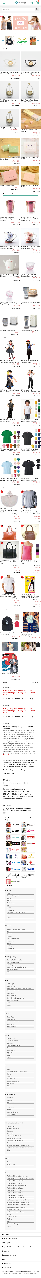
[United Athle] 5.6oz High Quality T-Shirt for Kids (29, 420)
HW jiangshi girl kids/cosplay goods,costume (10, 390)
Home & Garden (12, 1217)
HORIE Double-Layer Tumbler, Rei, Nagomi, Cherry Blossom (10, 218)
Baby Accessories (13, 962)
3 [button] (22, 34)
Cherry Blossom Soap (7, 185)
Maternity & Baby (10, 957)
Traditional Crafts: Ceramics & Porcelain (20, 1178)
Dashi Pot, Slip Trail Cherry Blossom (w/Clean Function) (9, 275)
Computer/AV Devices (14, 1138)
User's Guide (7, 1263)
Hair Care (10, 1105)
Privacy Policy (7, 1243)
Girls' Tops (10, 984)
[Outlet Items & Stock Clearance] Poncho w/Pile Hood (9, 510)
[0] (37, 3)
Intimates (8, 926)
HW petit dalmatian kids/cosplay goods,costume (9, 361)
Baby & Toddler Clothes (15, 960)
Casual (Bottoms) (13, 1041)
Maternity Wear (12, 965)
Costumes (10, 1143)
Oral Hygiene (11, 1114)
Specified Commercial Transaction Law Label (17, 1247)
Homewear (10, 941)
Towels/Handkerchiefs (14, 1136)
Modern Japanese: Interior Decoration (19, 1148)
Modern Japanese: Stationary (16, 1207)
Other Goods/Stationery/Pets (14, 1123)
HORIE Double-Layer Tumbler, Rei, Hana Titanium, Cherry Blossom (30, 218)
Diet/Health (10, 1107)
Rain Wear (10, 1083)
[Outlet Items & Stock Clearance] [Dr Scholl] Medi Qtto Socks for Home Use (30, 595)
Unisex (9, 915)
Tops (8, 893)
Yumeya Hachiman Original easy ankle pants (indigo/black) (30, 634)
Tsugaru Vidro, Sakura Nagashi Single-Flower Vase (9, 303)
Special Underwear (13, 939)
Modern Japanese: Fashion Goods (18, 1205)
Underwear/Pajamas (13, 1045)
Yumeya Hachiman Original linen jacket (9, 674)
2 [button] (19, 34)
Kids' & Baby (11, 1164)
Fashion (9, 1219)
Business (10, 1043)
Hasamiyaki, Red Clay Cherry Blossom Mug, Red (31, 247)
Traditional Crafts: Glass (15, 1193)
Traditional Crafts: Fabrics (15, 1188)
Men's (7, 1035)
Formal (9, 908)
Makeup (9, 1100)
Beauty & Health (10, 1094)
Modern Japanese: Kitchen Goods (18, 1145)
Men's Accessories (13, 1081)
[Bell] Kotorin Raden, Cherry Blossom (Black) (30, 73)
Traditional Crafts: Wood (15, 1183)
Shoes (9, 1048)
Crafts (7, 1173)
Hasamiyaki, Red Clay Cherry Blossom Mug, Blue (10, 247)
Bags (8, 1069)
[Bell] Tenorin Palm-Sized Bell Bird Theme (29, 100)
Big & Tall (10, 1053)
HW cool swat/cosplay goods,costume (7, 420)
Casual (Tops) (11, 1038)
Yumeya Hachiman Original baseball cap (9, 633)
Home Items (11, 1126)
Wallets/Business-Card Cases (17, 1072)
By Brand (10, 1133)
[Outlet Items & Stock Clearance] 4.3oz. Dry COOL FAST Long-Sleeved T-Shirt (30, 510)
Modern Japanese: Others (15, 1212)
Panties (9, 934)
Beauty (9, 1221)
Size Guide (7, 1267)
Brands (9, 1110)
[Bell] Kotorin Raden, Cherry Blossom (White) (9, 73)
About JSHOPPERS (9, 1255)
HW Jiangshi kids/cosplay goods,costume (29, 361)
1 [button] (16, 34)
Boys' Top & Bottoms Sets (16, 998)
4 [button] (25, 34)
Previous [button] (3, 41)
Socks (9, 943)
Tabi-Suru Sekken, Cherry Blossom (29, 130)
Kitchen (9, 1214)
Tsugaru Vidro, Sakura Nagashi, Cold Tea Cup (28, 275)
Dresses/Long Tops (13, 896)
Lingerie (9, 936)
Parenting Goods (12, 969)
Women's (8, 890)
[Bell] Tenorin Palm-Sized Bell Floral (8, 100)
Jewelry (9, 1076)
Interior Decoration (13, 1129)
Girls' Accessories (13, 991)
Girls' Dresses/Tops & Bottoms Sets (19, 988)
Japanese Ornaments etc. (15, 1140)
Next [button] (38, 41)
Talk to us (6, 1251)
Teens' (7, 1014)
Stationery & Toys (13, 1224)
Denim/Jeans (11, 903)
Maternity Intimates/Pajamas (16, 967)
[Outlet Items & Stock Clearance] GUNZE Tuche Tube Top (29, 561)
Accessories (11, 1050)
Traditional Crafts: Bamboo (16, 1181)
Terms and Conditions (10, 1238)
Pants (9, 900)
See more (35, 683)
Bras (8, 931)
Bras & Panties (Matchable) (16, 929)
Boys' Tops (10, 993)
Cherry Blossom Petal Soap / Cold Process (30, 158)
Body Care (10, 1102)
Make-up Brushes (13, 1112)
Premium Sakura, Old (7, 330)
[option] (20, 23)
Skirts (9, 898)
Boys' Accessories (13, 1000)
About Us (6, 1234)
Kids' (6, 980)
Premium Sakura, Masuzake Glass (30, 303)
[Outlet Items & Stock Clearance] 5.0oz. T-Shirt (8, 595)
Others (9, 917)
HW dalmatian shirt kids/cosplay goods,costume (30, 390)
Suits (8, 905)
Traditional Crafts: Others (15, 1197)
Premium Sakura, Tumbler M (30, 330)
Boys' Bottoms (12, 996)
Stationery (10, 1131)
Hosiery (9, 946)
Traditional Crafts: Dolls (15, 1195)
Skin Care (10, 1098)
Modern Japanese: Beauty (15, 1209)
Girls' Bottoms (11, 986)
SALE (7, 1159)
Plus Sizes (10, 910)
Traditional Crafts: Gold (14, 1190)
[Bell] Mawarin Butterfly (8, 128)
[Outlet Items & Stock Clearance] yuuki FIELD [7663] (8, 561)
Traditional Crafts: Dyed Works (17, 1186)
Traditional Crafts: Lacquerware (17, 1176)
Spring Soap (4, 159)
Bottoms (9, 1162)
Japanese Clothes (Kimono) (16, 912)
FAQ (4, 1259)
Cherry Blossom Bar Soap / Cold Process (30, 186)
